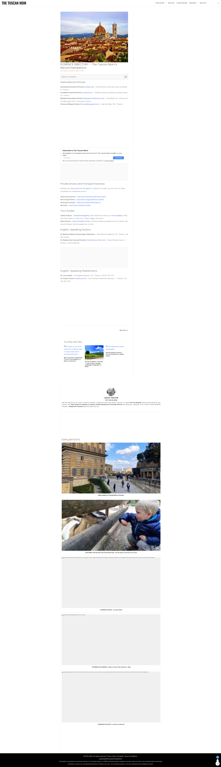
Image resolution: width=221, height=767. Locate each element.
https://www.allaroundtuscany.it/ (89, 202)
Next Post (124, 330)
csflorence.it (87, 92)
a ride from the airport (82, 188)
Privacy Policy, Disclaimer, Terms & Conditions (122, 756)
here (97, 406)
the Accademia (117, 215)
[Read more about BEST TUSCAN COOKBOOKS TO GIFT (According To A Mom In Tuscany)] (73, 350)
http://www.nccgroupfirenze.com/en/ (90, 199)
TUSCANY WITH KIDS (182, 3)
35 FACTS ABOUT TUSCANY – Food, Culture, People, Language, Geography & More (94, 364)
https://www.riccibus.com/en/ (80, 205)
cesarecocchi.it (80, 278)
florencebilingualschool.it (90, 104)
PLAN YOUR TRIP (160, 3)
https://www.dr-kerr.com (96, 240)
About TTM (203, 3)
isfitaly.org (89, 87)
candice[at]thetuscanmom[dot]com (110, 759)
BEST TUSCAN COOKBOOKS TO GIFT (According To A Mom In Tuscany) (73, 359)
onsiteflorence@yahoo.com (83, 215)
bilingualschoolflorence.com (93, 98)
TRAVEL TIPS (171, 3)
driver (96, 188)
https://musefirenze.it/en (81, 221)
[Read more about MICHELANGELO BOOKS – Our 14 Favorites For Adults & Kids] (115, 348)
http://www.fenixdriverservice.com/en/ (91, 197)
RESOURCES (192, 3)
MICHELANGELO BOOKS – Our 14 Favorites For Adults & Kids (115, 354)
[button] (218, 3)
